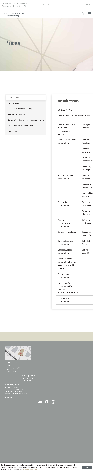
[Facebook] (44, 5)
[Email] (40, 401)
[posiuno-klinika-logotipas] (13, 15)
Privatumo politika (30, 469)
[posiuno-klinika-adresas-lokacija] (18, 353)
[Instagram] (48, 5)
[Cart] (82, 14)
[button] (88, 5)
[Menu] (89, 13)
